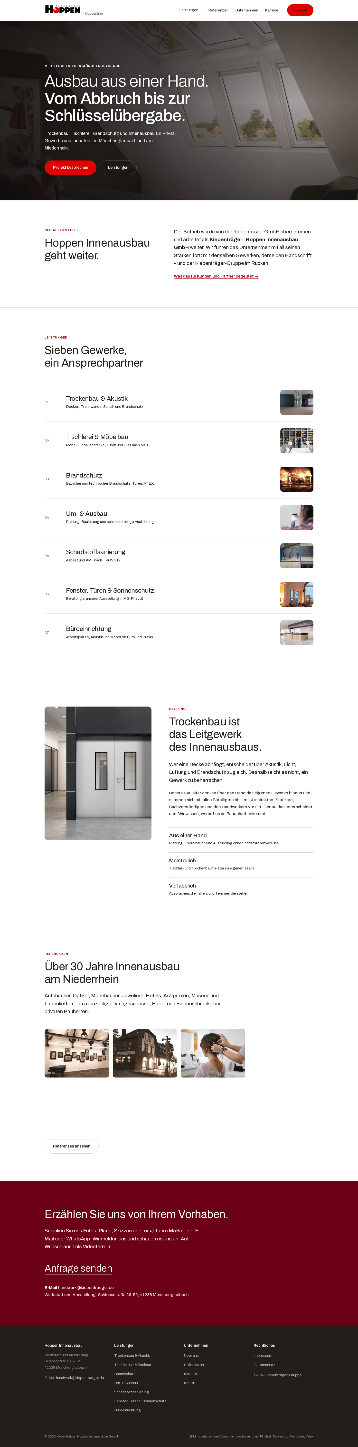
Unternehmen (246, 10)
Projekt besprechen (70, 167)
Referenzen (218, 10)
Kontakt (300, 10)
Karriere (271, 10)
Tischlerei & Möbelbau (132, 1365)
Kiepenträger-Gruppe (283, 1375)
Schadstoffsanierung (131, 1392)
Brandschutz (124, 1374)
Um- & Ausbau (126, 1383)
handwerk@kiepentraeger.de (86, 1287)
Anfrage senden (78, 1268)
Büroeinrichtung (127, 1410)
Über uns (191, 1355)
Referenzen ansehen (71, 1146)
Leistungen (188, 10)
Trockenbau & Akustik (132, 1355)
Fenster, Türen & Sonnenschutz (140, 1401)
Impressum (263, 1355)
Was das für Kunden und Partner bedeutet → (216, 276)
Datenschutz (264, 1365)
